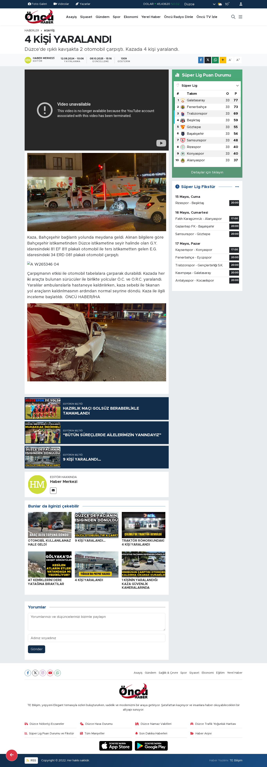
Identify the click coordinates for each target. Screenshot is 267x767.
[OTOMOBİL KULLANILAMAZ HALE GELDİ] (50, 525)
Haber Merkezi (63, 482)
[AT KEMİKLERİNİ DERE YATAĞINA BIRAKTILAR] (50, 564)
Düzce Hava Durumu (99, 723)
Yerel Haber (151, 17)
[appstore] (116, 745)
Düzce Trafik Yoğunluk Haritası (215, 723)
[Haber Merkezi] (37, 484)
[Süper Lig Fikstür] (237, 186)
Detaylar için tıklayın (207, 172)
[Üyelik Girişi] (239, 4)
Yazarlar (85, 4)
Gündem (102, 17)
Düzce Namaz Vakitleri (156, 723)
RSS (33, 760)
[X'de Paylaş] (207, 60)
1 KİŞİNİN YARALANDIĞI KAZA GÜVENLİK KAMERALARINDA (140, 584)
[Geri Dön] (12, 755)
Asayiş (71, 17)
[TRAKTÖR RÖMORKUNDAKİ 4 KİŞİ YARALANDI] (143, 525)
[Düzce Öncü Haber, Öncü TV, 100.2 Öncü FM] (39, 17)
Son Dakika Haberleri (153, 733)
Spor (117, 17)
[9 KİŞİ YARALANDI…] (96, 525)
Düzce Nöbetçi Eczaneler (47, 723)
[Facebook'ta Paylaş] (201, 60)
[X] (35, 673)
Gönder (37, 649)
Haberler (32, 30)
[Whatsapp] (57, 673)
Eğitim (220, 672)
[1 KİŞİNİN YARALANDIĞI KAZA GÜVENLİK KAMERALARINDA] (143, 564)
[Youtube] (50, 673)
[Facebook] (28, 673)
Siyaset (86, 17)
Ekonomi (131, 17)
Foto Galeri (39, 4)
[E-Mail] (53, 490)
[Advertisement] (207, 321)
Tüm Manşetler (94, 733)
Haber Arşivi (203, 733)
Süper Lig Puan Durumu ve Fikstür (51, 733)
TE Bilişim (235, 760)
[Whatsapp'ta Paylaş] (215, 60)
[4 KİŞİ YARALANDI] (96, 564)
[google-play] (151, 745)
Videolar (63, 4)
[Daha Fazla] (223, 60)
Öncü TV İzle (206, 17)
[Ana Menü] (240, 17)
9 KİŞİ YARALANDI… (90, 540)
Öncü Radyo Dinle (178, 17)
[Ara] (233, 17)
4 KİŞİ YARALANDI (89, 580)
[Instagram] (42, 673)
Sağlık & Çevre (168, 672)
